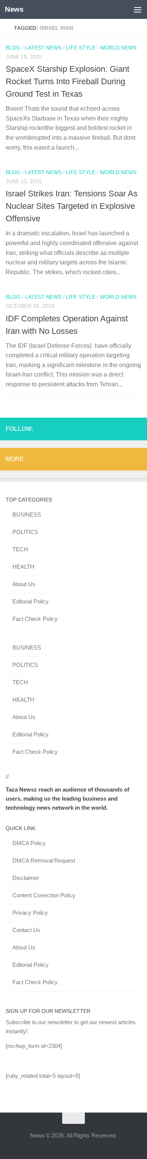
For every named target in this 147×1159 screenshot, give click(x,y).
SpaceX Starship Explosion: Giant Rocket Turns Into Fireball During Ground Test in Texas (67, 81)
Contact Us (26, 930)
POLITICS (25, 532)
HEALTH (23, 566)
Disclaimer (25, 878)
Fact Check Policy (35, 619)
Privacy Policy (30, 912)
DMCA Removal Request (43, 860)
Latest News (43, 48)
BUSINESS (26, 514)
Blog (13, 48)
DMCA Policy (29, 843)
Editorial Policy (30, 601)
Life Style (80, 48)
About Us (23, 584)
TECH (20, 549)
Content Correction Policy (43, 895)
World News (118, 48)
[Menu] (137, 9)
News (14, 9)
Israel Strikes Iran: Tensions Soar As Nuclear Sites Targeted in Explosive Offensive (72, 206)
